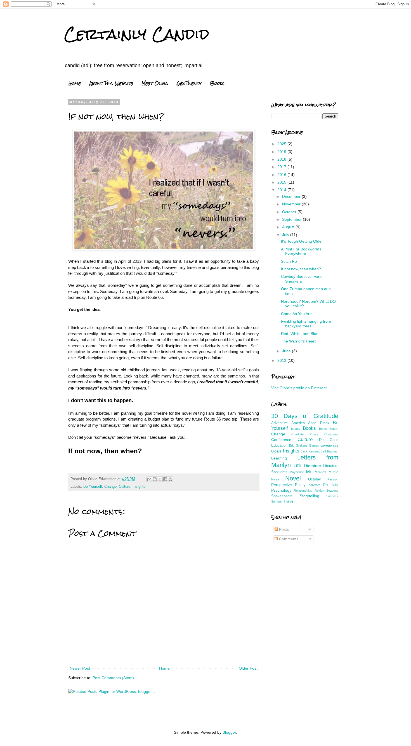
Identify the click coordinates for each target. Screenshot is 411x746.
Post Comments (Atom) (113, 677)
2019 (282, 151)
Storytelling (309, 496)
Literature (312, 465)
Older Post (248, 668)
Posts (283, 529)
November (292, 204)
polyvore (314, 485)
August (289, 227)
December (292, 196)
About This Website (111, 83)
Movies (320, 472)
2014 (282, 189)
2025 (282, 144)
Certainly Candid (136, 34)
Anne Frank (318, 423)
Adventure (279, 423)
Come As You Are (296, 313)
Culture (124, 487)
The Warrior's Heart (298, 341)
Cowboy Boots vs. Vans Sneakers (301, 278)
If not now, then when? (301, 269)
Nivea (275, 479)
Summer (277, 501)
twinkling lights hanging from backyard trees (306, 323)
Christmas (331, 434)
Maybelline (297, 472)
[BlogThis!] (154, 479)
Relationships (303, 490)
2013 (282, 360)
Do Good (328, 440)
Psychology (281, 490)
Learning (279, 458)
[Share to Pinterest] (170, 479)
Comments (288, 539)
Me (309, 471)
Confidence (281, 439)
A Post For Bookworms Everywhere (301, 251)
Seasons (332, 490)
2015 (282, 182)
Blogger (229, 732)
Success (332, 496)
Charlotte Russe (304, 434)
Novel (293, 478)
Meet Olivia (154, 83)
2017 (282, 167)
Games (314, 445)
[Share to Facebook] (165, 479)
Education (279, 445)
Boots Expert (328, 428)
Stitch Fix (289, 261)
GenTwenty (189, 83)
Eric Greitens (298, 445)
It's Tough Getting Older (302, 241)
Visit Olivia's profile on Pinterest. (299, 388)
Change (110, 487)
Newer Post (80, 668)
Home (74, 83)
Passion (332, 479)
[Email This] (149, 479)
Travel (289, 501)
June (287, 351)
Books (217, 83)
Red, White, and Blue (299, 333)
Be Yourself (92, 487)
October (289, 212)
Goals (276, 451)
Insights (139, 487)
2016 (282, 174)
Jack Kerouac (310, 451)
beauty (295, 428)
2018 (282, 159)
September (292, 219)
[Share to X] (160, 479)
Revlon (319, 490)
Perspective (281, 484)
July (286, 235)
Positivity (330, 485)
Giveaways (329, 445)
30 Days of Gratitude (304, 415)
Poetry (300, 485)
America (298, 423)
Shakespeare (281, 496)
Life (297, 465)
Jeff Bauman (329, 451)
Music (333, 472)
